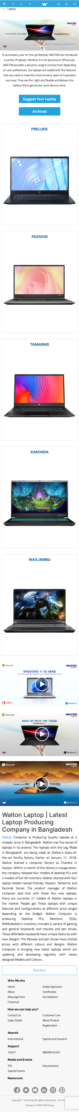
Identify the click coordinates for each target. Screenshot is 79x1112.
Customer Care (51, 1015)
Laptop (11, 9)
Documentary (51, 1066)
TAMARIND (39, 344)
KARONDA (40, 452)
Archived (40, 111)
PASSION (40, 237)
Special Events (16, 1071)
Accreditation (50, 997)
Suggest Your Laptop (39, 99)
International (15, 1039)
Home (11, 986)
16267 (12, 1052)
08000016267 (51, 1052)
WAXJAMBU (39, 559)
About (11, 992)
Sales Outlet (15, 1020)
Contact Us (14, 1015)
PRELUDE (39, 129)
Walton (7, 837)
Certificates (49, 992)
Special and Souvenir (55, 1039)
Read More (39, 970)
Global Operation (52, 986)
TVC (10, 1066)
